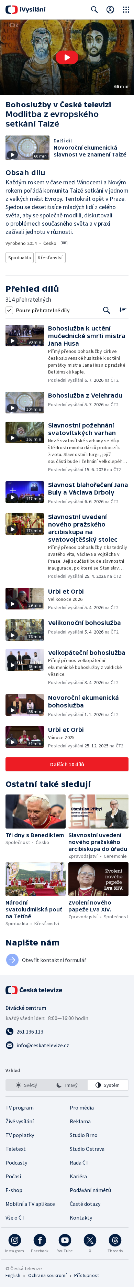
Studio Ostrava (87, 1148)
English (12, 1275)
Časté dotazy (85, 1203)
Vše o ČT (15, 1217)
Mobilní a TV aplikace (30, 1203)
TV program (19, 1107)
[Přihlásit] (110, 9)
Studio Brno (84, 1135)
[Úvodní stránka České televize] (34, 990)
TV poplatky (19, 1135)
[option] (26, 1085)
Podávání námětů (90, 1190)
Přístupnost (86, 1275)
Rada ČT (79, 1162)
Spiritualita (19, 258)
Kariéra (78, 1176)
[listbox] (67, 1085)
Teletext (15, 1148)
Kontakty (81, 1217)
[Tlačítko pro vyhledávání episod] (106, 310)
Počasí (13, 1176)
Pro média (82, 1107)
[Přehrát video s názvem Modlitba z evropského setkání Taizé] (67, 57)
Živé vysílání (19, 1121)
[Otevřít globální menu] (126, 9)
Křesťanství (50, 258)
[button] (67, 57)
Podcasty (16, 1162)
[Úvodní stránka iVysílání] (25, 10)
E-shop (13, 1190)
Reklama (80, 1121)
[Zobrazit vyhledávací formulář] (94, 9)
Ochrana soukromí (47, 1275)
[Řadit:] (123, 309)
